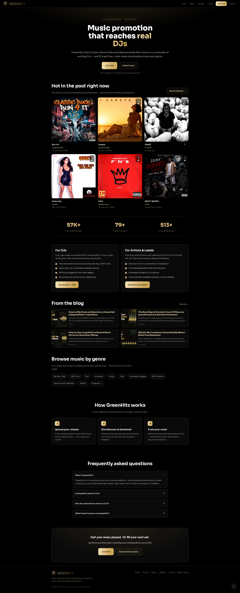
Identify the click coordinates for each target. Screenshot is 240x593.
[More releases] (185, 144)
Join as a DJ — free (67, 284)
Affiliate (162, 572)
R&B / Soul (75, 376)
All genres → (97, 383)
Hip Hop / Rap (59, 376)
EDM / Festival (158, 376)
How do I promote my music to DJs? (92, 503)
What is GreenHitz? (84, 475)
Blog (192, 3)
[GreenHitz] (14, 4)
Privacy (146, 572)
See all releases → (177, 91)
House (111, 376)
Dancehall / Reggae (138, 376)
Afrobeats (99, 376)
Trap (122, 376)
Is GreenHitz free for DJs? (87, 493)
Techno (83, 383)
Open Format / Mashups (64, 383)
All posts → (183, 304)
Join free (221, 3)
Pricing (201, 3)
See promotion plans (137, 284)
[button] (92, 138)
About (137, 572)
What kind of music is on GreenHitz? (92, 513)
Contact (171, 572)
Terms (153, 572)
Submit (232, 3)
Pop (87, 376)
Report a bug (183, 572)
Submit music (128, 65)
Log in (210, 3)
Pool (184, 3)
